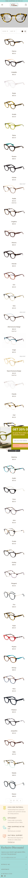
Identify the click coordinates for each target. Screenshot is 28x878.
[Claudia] (14, 385)
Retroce (6, 873)
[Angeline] (14, 212)
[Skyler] (14, 84)
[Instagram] (5, 876)
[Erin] (14, 275)
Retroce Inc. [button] (5, 864)
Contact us (11, 842)
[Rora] (14, 679)
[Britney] (14, 658)
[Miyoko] (14, 637)
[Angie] (14, 341)
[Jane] (14, 511)
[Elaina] (14, 126)
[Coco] (14, 490)
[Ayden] (14, 469)
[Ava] (14, 595)
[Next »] (20, 800)
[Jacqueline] (14, 721)
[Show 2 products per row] (25, 31)
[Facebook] (2, 876)
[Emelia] (14, 532)
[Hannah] (14, 254)
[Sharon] (14, 785)
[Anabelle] (14, 63)
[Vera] (14, 296)
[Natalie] (14, 764)
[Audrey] (14, 553)
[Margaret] (14, 574)
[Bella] (14, 742)
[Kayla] (14, 616)
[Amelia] (14, 105)
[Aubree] (14, 168)
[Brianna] (14, 233)
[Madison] (14, 700)
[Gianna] (14, 42)
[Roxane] (14, 147)
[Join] (25, 857)
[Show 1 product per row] (22, 31)
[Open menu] (3, 4)
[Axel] (14, 406)
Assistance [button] (5, 869)
